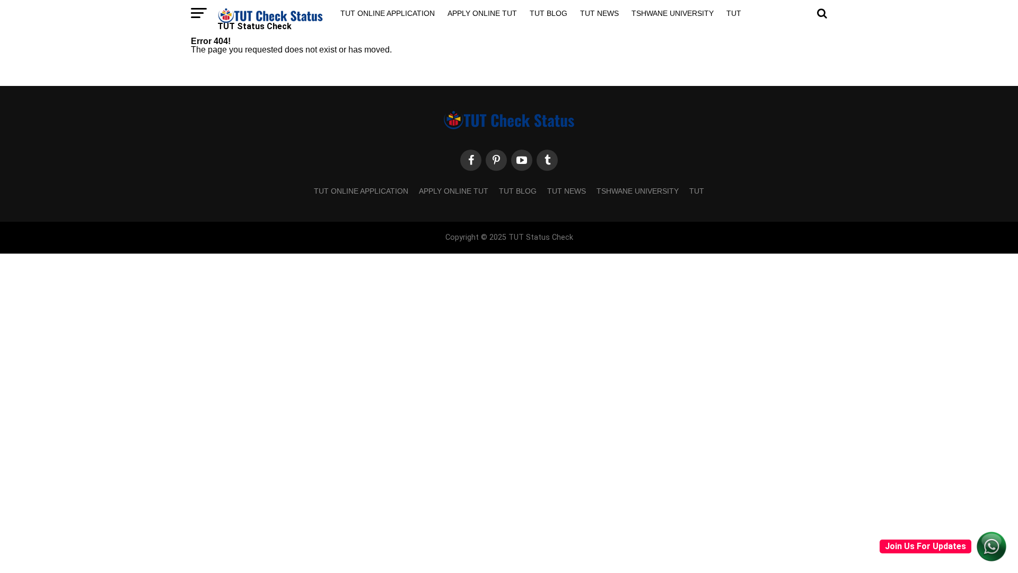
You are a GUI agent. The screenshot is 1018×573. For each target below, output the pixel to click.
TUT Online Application (387, 13)
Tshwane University (672, 13)
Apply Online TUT (482, 13)
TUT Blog (548, 13)
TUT (733, 13)
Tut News (599, 13)
